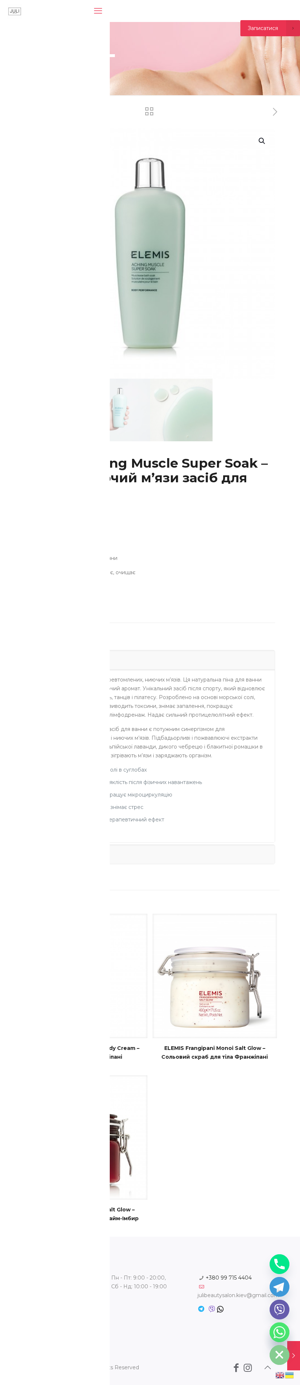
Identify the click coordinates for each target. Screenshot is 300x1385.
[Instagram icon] (247, 1368)
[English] (280, 1374)
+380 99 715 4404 (229, 1277)
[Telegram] (279, 1287)
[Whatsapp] (279, 1332)
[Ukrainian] (290, 1374)
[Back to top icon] (267, 1367)
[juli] (14, 11)
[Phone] (279, 1264)
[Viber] (279, 1309)
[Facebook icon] (236, 1368)
